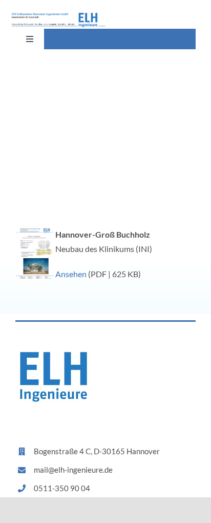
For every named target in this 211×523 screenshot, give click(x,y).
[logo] (59, 17)
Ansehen (71, 274)
